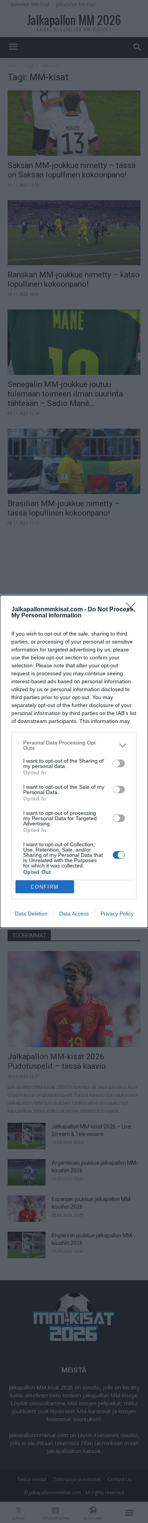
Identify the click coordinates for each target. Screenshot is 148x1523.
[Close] (133, 610)
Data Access (74, 914)
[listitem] (74, 745)
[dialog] (74, 761)
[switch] (119, 763)
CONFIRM (45, 887)
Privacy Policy (117, 914)
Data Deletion (31, 914)
